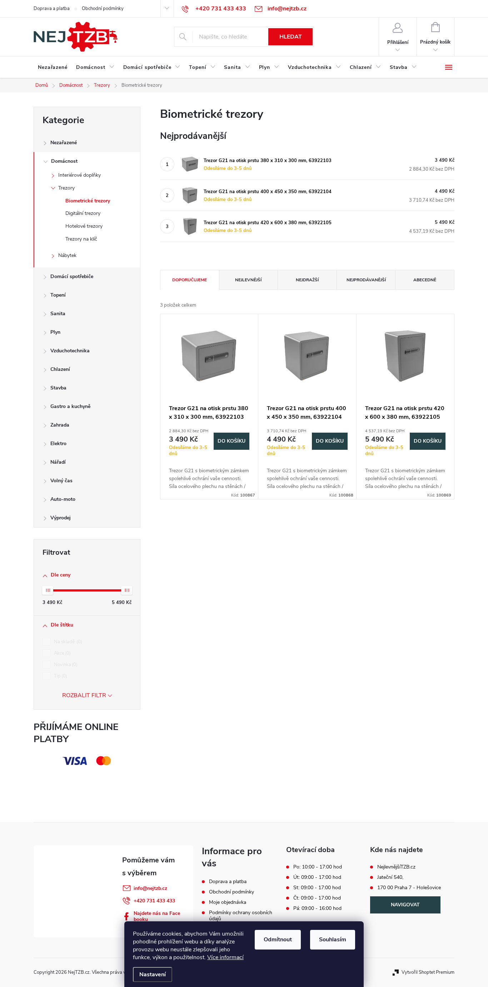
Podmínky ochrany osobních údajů (240, 915)
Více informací (225, 957)
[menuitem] (53, 67)
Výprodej (60, 517)
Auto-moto (62, 499)
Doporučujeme (189, 280)
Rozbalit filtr (84, 695)
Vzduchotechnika (70, 350)
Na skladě (67, 642)
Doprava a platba (52, 8)
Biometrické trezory (87, 200)
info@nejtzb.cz (150, 888)
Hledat (290, 37)
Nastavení (152, 974)
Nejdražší (307, 280)
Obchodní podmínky (103, 8)
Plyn (55, 332)
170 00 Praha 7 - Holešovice (409, 888)
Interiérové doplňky (79, 175)
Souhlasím (332, 939)
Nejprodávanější (366, 280)
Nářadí (58, 462)
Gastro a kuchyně (70, 406)
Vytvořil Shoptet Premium (428, 972)
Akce (61, 653)
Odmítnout (278, 939)
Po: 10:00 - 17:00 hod (317, 867)
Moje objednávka (227, 902)
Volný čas (61, 480)
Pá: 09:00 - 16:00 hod (317, 908)
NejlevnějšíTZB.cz (396, 867)
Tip (60, 676)
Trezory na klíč (81, 239)
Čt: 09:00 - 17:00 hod (317, 898)
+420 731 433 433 (154, 900)
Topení (58, 295)
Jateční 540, (390, 877)
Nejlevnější (248, 280)
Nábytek (67, 255)
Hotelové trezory (84, 226)
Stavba (58, 387)
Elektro (58, 443)
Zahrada (59, 425)
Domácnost (64, 161)
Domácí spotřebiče (71, 276)
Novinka (65, 664)
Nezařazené (63, 142)
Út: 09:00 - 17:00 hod (317, 877)
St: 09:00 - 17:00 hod (317, 888)
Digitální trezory (82, 213)
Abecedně (424, 280)
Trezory (66, 188)
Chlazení (60, 369)
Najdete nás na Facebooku (157, 916)
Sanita (57, 313)
